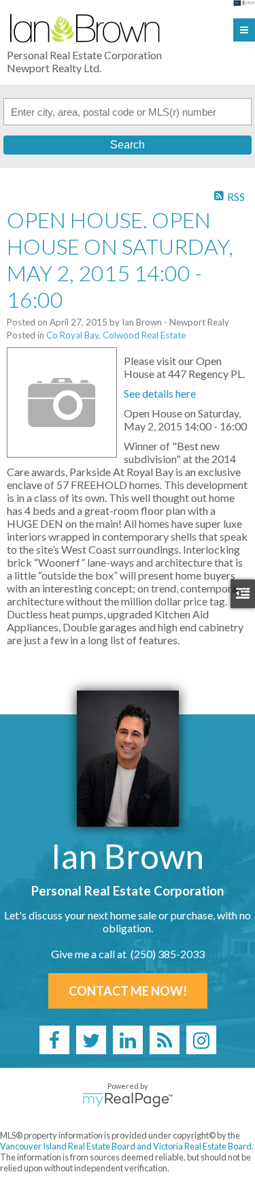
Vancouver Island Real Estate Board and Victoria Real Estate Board (126, 1146)
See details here (160, 393)
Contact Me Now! (128, 990)
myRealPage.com (127, 1099)
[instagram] (201, 1040)
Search (127, 145)
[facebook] (54, 1040)
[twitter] (91, 1040)
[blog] (165, 1040)
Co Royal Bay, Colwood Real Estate (116, 335)
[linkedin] (128, 1040)
